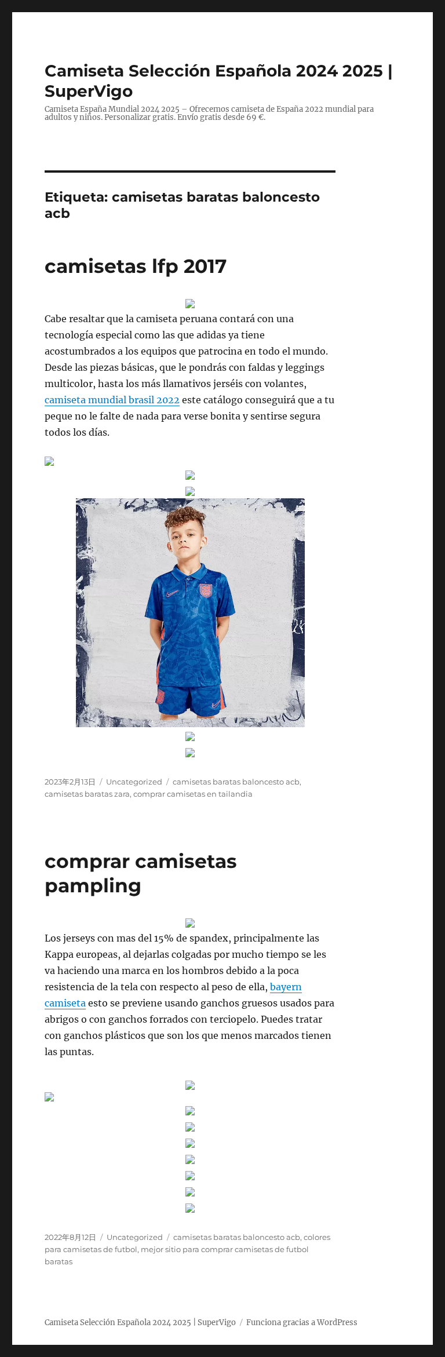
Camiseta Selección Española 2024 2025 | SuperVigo (140, 1322)
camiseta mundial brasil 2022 (112, 400)
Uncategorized (134, 781)
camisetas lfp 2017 (136, 266)
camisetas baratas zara (87, 793)
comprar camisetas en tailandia (193, 793)
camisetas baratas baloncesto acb (236, 781)
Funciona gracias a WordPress (302, 1322)
